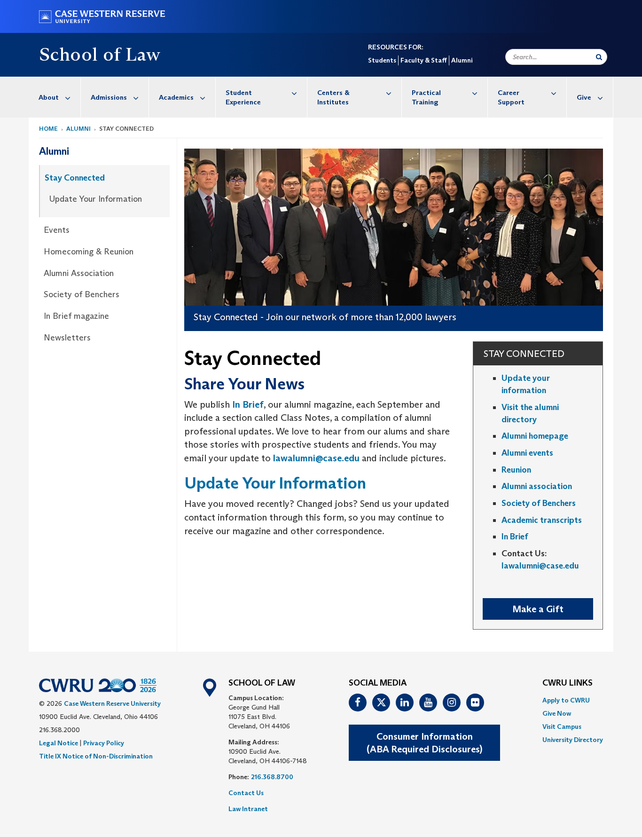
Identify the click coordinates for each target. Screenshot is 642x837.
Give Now (556, 713)
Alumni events (527, 453)
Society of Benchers (81, 294)
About (49, 97)
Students (382, 60)
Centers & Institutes (333, 97)
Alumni (461, 60)
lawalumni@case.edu (316, 458)
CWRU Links (567, 683)
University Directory (572, 739)
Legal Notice (58, 743)
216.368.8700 (272, 777)
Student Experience (243, 97)
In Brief (248, 404)
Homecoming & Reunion (88, 251)
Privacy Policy (103, 743)
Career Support (511, 97)
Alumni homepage (534, 436)
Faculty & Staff (423, 60)
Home (48, 128)
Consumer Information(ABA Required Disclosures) (424, 743)
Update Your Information (95, 199)
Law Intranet (248, 809)
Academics (176, 97)
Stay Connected (75, 178)
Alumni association (536, 486)
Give (584, 97)
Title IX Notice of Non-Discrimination (96, 756)
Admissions (109, 97)
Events (57, 230)
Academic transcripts (541, 520)
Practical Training (426, 97)
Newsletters (67, 337)
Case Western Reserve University (112, 703)
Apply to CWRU (566, 700)
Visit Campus (561, 726)
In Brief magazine (76, 316)
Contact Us (246, 793)
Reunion (516, 470)
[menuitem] (55, 97)
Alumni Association (79, 273)
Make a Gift (538, 609)
